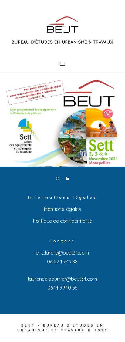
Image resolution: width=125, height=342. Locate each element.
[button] (62, 64)
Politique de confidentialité (62, 221)
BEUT (62, 30)
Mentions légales (62, 209)
